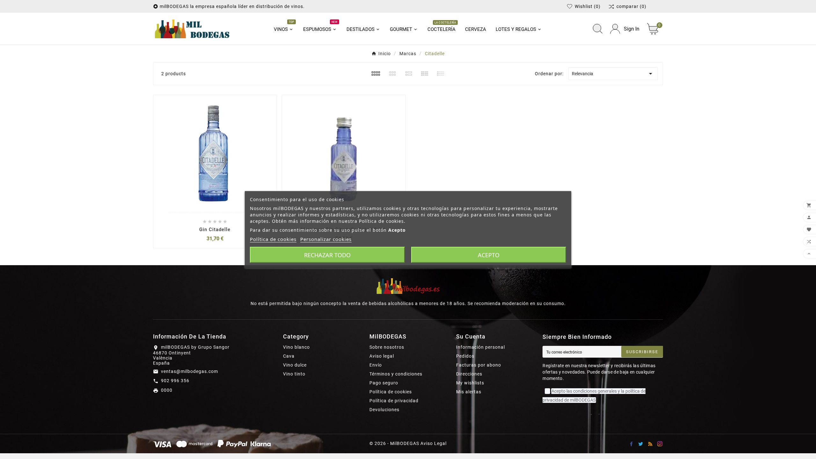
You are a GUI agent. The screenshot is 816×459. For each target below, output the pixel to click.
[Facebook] (631, 443)
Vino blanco (296, 347)
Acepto (488, 255)
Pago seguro (383, 382)
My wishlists (470, 382)
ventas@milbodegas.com (189, 371)
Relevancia (613, 73)
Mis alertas (468, 391)
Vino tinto (294, 373)
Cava (289, 356)
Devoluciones (384, 409)
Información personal (480, 347)
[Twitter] (640, 443)
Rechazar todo (327, 255)
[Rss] (650, 443)
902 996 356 (175, 380)
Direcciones (469, 373)
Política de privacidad (394, 400)
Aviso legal (381, 356)
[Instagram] (659, 443)
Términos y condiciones (395, 373)
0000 (166, 390)
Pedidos (465, 356)
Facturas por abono (478, 365)
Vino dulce (295, 365)
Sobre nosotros (386, 347)
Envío (375, 365)
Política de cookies (390, 391)
